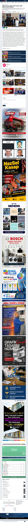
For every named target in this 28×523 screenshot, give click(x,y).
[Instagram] (8, 505)
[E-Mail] (7, 66)
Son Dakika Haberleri (19, 503)
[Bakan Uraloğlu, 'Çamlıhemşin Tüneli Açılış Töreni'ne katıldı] (8, 90)
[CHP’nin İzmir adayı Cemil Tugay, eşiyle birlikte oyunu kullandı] (14, 20)
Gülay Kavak (8, 64)
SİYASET (13, 2)
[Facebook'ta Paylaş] (2, 27)
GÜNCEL (8, 2)
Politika (19, 2)
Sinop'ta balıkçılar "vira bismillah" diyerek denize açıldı (10, 521)
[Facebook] (4, 505)
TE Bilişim (16, 516)
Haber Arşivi (18, 504)
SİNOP (24, 2)
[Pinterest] (7, 505)
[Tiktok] (12, 505)
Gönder (4, 105)
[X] (5, 505)
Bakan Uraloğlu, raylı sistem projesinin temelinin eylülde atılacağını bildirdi (7, 86)
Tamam (7, 518)
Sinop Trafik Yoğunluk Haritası (20, 501)
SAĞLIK (21, 2)
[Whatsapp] (13, 505)
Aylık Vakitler (4, 455)
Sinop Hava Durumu (19, 500)
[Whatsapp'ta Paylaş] (5, 27)
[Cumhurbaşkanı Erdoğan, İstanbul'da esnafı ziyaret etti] (8, 73)
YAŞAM (16, 2)
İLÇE (10, 2)
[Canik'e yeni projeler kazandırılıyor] (19, 73)
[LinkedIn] (9, 505)
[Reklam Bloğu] (14, 123)
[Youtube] (10, 505)
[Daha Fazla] (6, 27)
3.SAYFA (5, 2)
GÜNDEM (2, 2)
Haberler (3, 4)
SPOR (26, 2)
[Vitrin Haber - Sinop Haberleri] (4, 1)
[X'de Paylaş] (4, 27)
